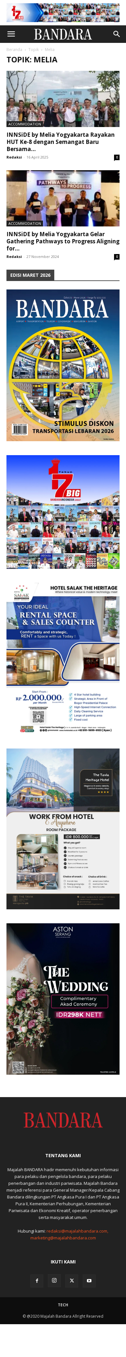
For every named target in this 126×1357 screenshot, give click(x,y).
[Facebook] (36, 1280)
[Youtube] (89, 1280)
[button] (11, 34)
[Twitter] (71, 1280)
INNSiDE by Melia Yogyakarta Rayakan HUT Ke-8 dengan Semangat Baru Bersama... (60, 142)
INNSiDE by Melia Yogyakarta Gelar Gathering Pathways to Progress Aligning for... (63, 241)
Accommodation (24, 124)
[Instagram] (54, 1280)
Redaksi (14, 157)
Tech (63, 1305)
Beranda (14, 49)
